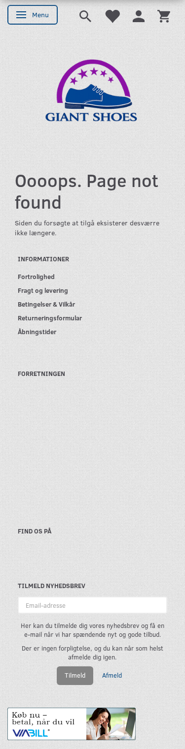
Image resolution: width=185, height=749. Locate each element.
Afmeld (112, 675)
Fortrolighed (36, 276)
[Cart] (164, 15)
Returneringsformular (50, 317)
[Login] (138, 15)
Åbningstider (37, 331)
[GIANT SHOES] (92, 94)
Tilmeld (75, 675)
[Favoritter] (112, 15)
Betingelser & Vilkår (46, 304)
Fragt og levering (43, 290)
